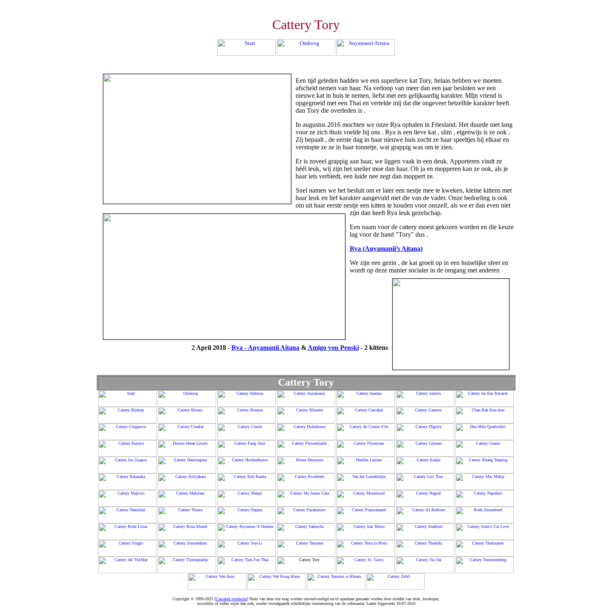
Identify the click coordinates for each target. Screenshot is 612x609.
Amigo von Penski (333, 347)
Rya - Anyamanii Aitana (265, 347)
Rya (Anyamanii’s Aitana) (386, 248)
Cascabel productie (231, 599)
